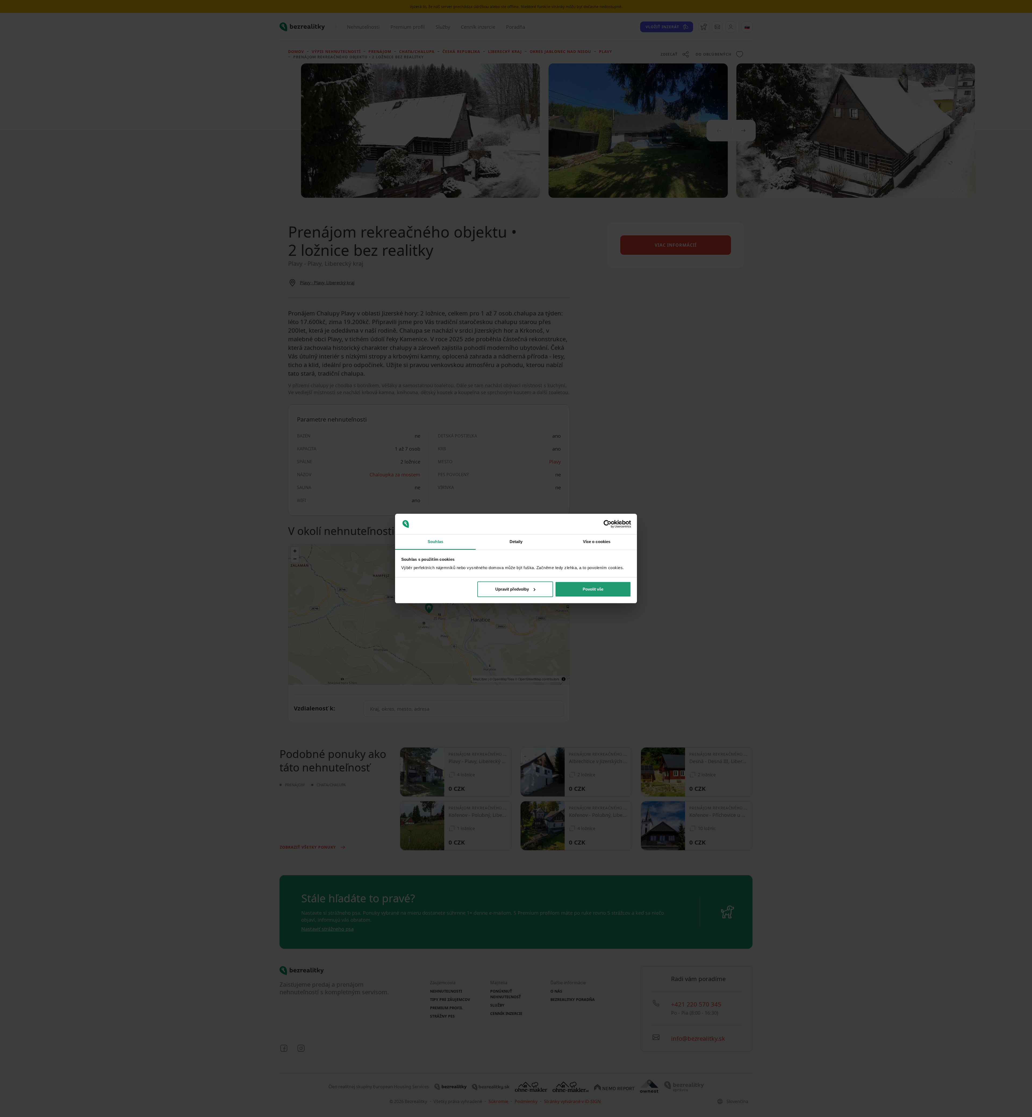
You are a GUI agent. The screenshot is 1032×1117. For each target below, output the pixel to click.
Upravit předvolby (512, 589)
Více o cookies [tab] (596, 541)
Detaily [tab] (516, 541)
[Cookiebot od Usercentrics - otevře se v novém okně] (607, 524)
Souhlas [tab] (435, 541)
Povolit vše (593, 589)
